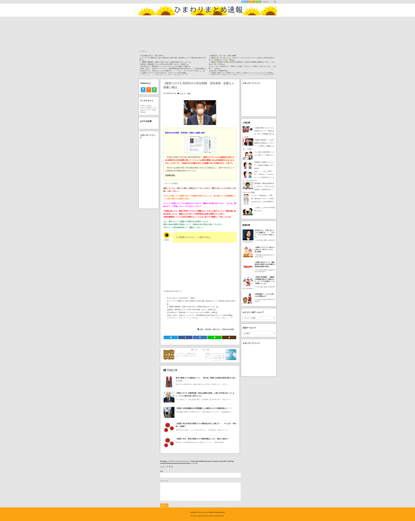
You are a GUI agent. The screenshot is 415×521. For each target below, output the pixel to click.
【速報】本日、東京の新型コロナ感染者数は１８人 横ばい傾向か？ (202, 438)
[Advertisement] (207, 33)
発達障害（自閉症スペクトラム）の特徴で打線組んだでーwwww (264, 165)
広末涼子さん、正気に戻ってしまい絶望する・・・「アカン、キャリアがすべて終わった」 (172, 71)
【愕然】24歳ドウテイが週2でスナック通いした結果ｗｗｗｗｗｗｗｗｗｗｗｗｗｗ (239, 73)
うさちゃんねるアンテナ (148, 108)
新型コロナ (216, 329)
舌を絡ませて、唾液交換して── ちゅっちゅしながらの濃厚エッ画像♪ (164, 66)
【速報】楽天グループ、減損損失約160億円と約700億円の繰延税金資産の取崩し (265, 264)
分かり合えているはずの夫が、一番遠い (182, 298)
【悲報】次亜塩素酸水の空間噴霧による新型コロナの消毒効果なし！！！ (204, 408)
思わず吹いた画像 (216, 71)
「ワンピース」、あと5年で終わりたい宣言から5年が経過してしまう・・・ (167, 75)
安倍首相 (208, 329)
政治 (188, 93)
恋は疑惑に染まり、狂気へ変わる (152, 55)
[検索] (275, 2)
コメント (164, 481)
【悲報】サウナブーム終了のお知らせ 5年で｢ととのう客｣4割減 (163, 73)
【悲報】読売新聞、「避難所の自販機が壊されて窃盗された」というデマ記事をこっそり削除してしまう (264, 280)
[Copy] (229, 337)
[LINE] (215, 337)
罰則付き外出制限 (228, 329)
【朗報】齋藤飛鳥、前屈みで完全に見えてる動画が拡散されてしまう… (165, 62)
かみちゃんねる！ (146, 105)
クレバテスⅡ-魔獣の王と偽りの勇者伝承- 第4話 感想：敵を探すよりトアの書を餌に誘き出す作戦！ (202, 301)
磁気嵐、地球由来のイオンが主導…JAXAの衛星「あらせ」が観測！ (163, 64)
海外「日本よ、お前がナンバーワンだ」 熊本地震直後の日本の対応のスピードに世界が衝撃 (172, 68)
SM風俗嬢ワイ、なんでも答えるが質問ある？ (264, 295)
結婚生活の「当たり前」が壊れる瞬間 (223, 55)
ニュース (183, 93)
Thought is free (219, 516)
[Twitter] (171, 337)
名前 (161, 471)
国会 (201, 329)
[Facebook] (185, 337)
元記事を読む (170, 175)
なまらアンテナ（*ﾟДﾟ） (148, 110)
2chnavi (143, 112)
